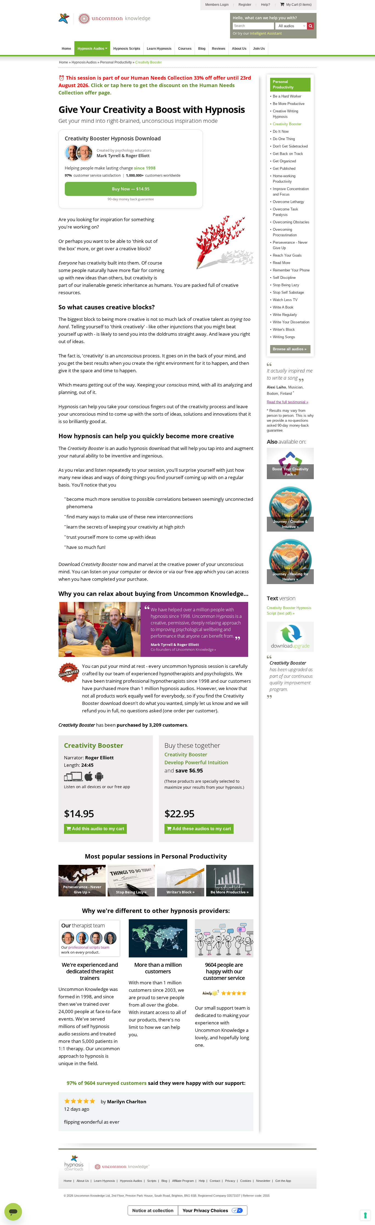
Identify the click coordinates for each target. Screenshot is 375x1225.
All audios (286, 26)
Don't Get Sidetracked (290, 146)
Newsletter (263, 1180)
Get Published (284, 168)
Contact (215, 1180)
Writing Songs (284, 337)
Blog (201, 49)
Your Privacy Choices (205, 1210)
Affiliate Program (183, 1180)
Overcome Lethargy (288, 202)
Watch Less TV (285, 300)
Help (202, 1180)
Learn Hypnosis (159, 49)
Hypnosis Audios (91, 49)
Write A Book (283, 307)
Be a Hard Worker (287, 96)
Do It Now (281, 131)
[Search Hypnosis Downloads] (310, 26)
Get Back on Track (288, 154)
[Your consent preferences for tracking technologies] (365, 1215)
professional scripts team (88, 947)
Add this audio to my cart (98, 828)
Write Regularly (285, 315)
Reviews (218, 49)
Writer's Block (284, 329)
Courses (185, 49)
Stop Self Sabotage (288, 292)
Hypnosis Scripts (126, 49)
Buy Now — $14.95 (131, 188)
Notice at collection (152, 1210)
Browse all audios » (289, 349)
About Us (239, 49)
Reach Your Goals (287, 255)
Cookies (245, 1180)
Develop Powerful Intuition (196, 762)
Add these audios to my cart (201, 828)
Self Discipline (284, 278)
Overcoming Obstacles (291, 222)
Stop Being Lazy (286, 285)
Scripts (151, 1180)
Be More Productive (288, 104)
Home (66, 49)
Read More (281, 263)
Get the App (283, 1180)
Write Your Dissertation (291, 322)
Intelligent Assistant (266, 33)
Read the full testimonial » (287, 402)
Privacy (230, 1180)
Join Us (259, 49)
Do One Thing (284, 139)
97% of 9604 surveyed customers (107, 1083)
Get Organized (284, 161)
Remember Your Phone (291, 270)
